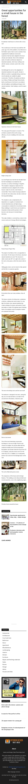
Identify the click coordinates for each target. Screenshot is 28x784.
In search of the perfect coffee (11, 713)
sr (23, 775)
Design (4, 667)
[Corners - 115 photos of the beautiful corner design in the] (5, 526)
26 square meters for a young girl (11, 720)
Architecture (6, 635)
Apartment (5, 645)
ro (17, 775)
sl (21, 775)
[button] (26, 2)
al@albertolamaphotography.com (17, 767)
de (12, 780)
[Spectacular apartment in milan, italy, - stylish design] (5, 517)
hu (7, 775)
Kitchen (4, 655)
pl (13, 775)
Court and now (6, 638)
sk (19, 775)
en (3, 775)
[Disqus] (14, 561)
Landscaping (6, 650)
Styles (4, 662)
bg (14, 776)
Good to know (5, 511)
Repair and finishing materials (11, 659)
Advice (4, 669)
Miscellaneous (6, 647)
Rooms (4, 664)
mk (15, 775)
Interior (4, 652)
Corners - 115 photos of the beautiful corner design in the (18, 524)
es (16, 780)
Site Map (14, 768)
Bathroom (5, 640)
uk (13, 776)
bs (25, 775)
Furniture (5, 657)
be (5, 775)
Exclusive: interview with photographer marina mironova (17, 532)
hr (9, 775)
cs (11, 775)
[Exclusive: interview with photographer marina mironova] (5, 532)
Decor (4, 643)
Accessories (5, 633)
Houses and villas (7, 672)
